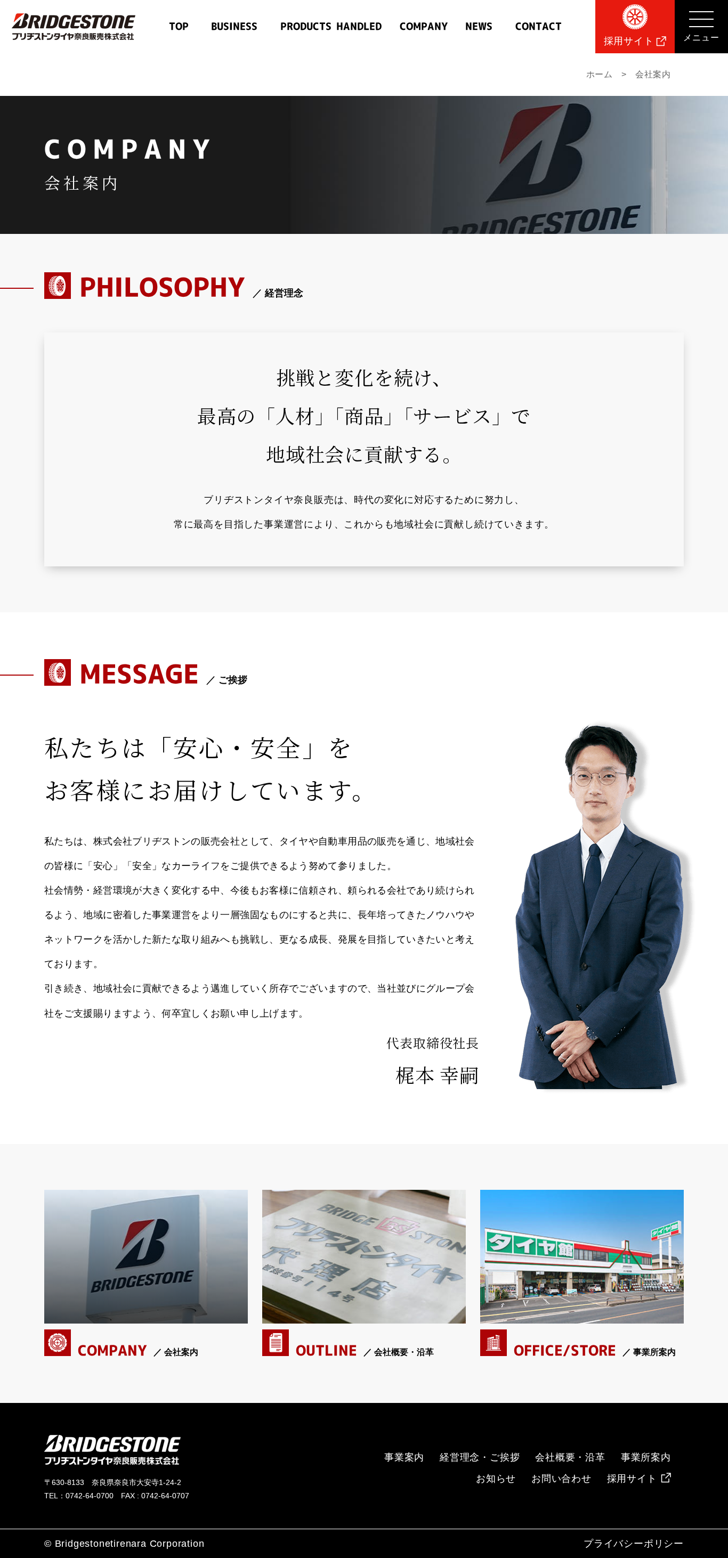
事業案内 (404, 1457)
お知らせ (496, 1478)
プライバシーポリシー (634, 1543)
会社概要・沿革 (570, 1457)
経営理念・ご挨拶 (480, 1457)
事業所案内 (646, 1457)
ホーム (599, 74)
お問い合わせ (561, 1478)
